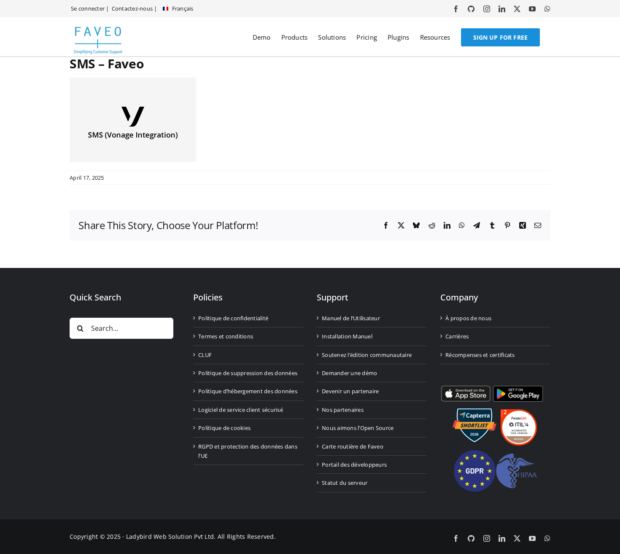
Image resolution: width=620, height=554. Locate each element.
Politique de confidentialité (233, 318)
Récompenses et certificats (480, 354)
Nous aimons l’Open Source (358, 428)
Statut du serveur (344, 482)
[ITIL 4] (519, 412)
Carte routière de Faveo (352, 446)
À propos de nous (468, 318)
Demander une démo (349, 373)
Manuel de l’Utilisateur (351, 318)
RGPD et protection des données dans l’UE (247, 450)
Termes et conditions (225, 336)
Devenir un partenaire (350, 391)
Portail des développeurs (354, 464)
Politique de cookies (224, 428)
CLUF (205, 354)
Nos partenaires (343, 409)
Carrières (457, 336)
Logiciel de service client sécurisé (240, 409)
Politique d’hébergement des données (247, 391)
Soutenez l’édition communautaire (367, 354)
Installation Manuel (347, 336)
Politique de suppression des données (247, 373)
